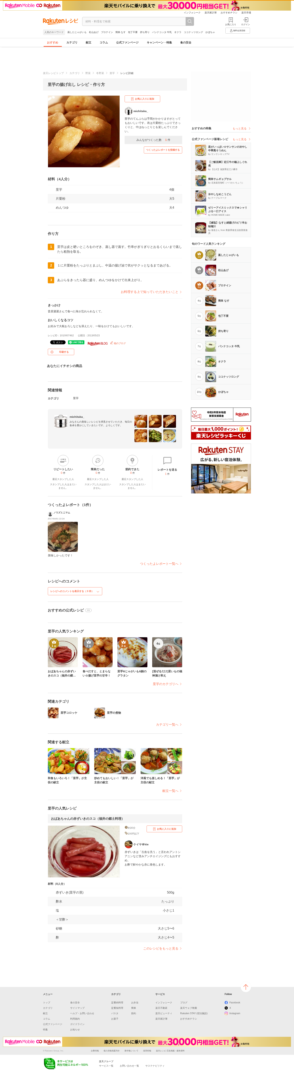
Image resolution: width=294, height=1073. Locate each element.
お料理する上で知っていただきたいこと (149, 292)
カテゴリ (72, 42)
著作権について (131, 1051)
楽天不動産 (161, 1008)
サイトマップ (77, 1008)
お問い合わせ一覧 (129, 1065)
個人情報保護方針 (112, 1051)
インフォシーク (192, 12)
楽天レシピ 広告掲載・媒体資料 (170, 1051)
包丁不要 (133, 32)
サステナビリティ (155, 1065)
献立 (88, 42)
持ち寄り (145, 32)
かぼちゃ (210, 32)
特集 (45, 1029)
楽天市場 (246, 12)
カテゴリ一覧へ (167, 724)
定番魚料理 (117, 1008)
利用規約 (75, 1018)
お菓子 (114, 1018)
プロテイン (107, 32)
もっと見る (240, 128)
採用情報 (147, 1051)
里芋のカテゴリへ (165, 684)
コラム (104, 42)
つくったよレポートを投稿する (163, 149)
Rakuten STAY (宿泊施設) (194, 1013)
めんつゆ (62, 207)
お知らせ (75, 1029)
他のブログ (119, 343)
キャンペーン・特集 (159, 42)
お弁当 (134, 1002)
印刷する (64, 352)
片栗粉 (60, 198)
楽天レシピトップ (53, 73)
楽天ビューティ (163, 1013)
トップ (46, 1002)
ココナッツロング (193, 32)
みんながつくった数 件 (153, 139)
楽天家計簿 (211, 12)
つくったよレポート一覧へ (159, 563)
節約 (133, 1013)
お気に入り (230, 24)
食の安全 (185, 42)
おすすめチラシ (229, 12)
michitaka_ (77, 416)
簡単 (133, 1008)
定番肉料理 (117, 1002)
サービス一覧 (106, 1065)
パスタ (114, 1013)
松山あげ (94, 32)
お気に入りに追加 (144, 98)
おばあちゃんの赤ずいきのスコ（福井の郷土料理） (88, 818)
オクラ (177, 32)
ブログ (183, 1002)
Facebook (234, 1002)
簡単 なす (120, 32)
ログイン (245, 24)
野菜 (88, 73)
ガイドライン (77, 1024)
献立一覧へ (170, 790)
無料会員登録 (239, 30)
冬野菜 (100, 73)
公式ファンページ (127, 42)
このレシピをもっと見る (160, 948)
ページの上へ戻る (246, 987)
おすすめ (52, 42)
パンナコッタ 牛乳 (162, 32)
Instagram (234, 1013)
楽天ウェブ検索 (188, 1008)
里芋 (112, 73)
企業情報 (95, 1051)
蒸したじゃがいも (77, 32)
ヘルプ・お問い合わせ (82, 1013)
